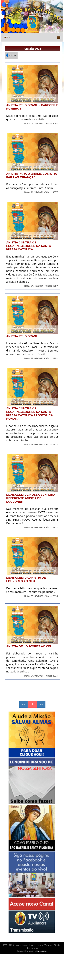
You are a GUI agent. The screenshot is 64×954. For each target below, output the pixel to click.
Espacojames (41, 950)
